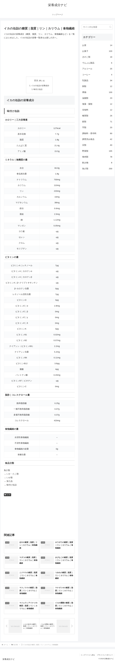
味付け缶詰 (37, 89)
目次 (36, 80)
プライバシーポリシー (105, 655)
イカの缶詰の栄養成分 (40, 86)
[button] (110, 27)
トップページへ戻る (88, 655)
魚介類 (8, 495)
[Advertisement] (39, 58)
